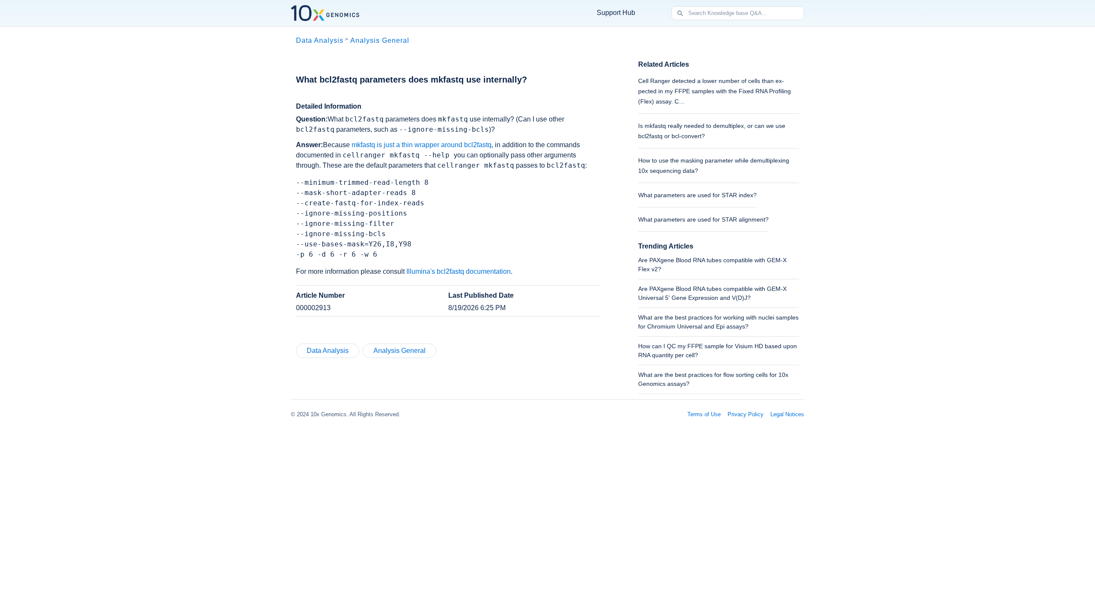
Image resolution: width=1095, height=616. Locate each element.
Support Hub (616, 12)
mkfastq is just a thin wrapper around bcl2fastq (421, 144)
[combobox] (746, 13)
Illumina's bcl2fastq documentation (458, 271)
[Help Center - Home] (325, 13)
